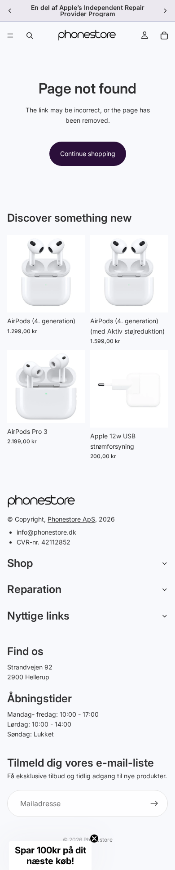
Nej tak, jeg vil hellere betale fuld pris (115, 468)
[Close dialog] (167, 384)
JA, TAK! (115, 457)
